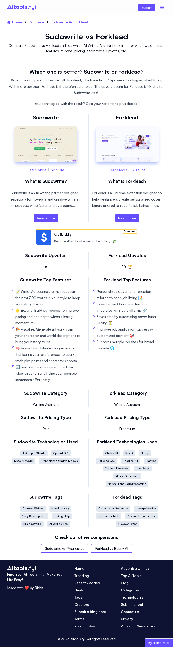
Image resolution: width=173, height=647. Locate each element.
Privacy (127, 619)
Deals (79, 590)
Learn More (36, 170)
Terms (79, 619)
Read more (46, 218)
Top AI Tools (131, 575)
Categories (130, 590)
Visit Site (57, 170)
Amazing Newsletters (138, 626)
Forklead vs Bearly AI (111, 548)
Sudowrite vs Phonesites (64, 548)
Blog (125, 583)
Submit (146, 7)
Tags (78, 597)
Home (17, 22)
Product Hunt (85, 626)
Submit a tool (132, 604)
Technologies (132, 597)
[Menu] (162, 7)
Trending (81, 575)
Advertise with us (135, 568)
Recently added (87, 583)
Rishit (39, 588)
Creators (81, 604)
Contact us (130, 611)
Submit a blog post (90, 611)
